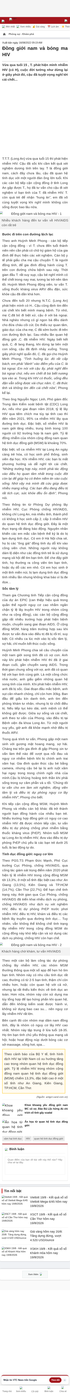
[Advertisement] (35, 117)
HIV (28, 1138)
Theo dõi (55, 1380)
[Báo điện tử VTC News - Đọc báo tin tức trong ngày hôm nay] (20, 20)
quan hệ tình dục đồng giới (48, 1138)
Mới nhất (10, 26)
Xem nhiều (25, 26)
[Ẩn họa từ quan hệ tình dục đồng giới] (12, 1126)
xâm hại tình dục (13, 1138)
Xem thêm (33, 1274)
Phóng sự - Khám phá (21, 34)
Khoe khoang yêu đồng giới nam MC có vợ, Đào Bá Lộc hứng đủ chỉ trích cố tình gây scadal (46, 1109)
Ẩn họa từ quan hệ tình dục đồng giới (46, 1123)
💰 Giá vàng (38, 26)
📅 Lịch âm (53, 26)
